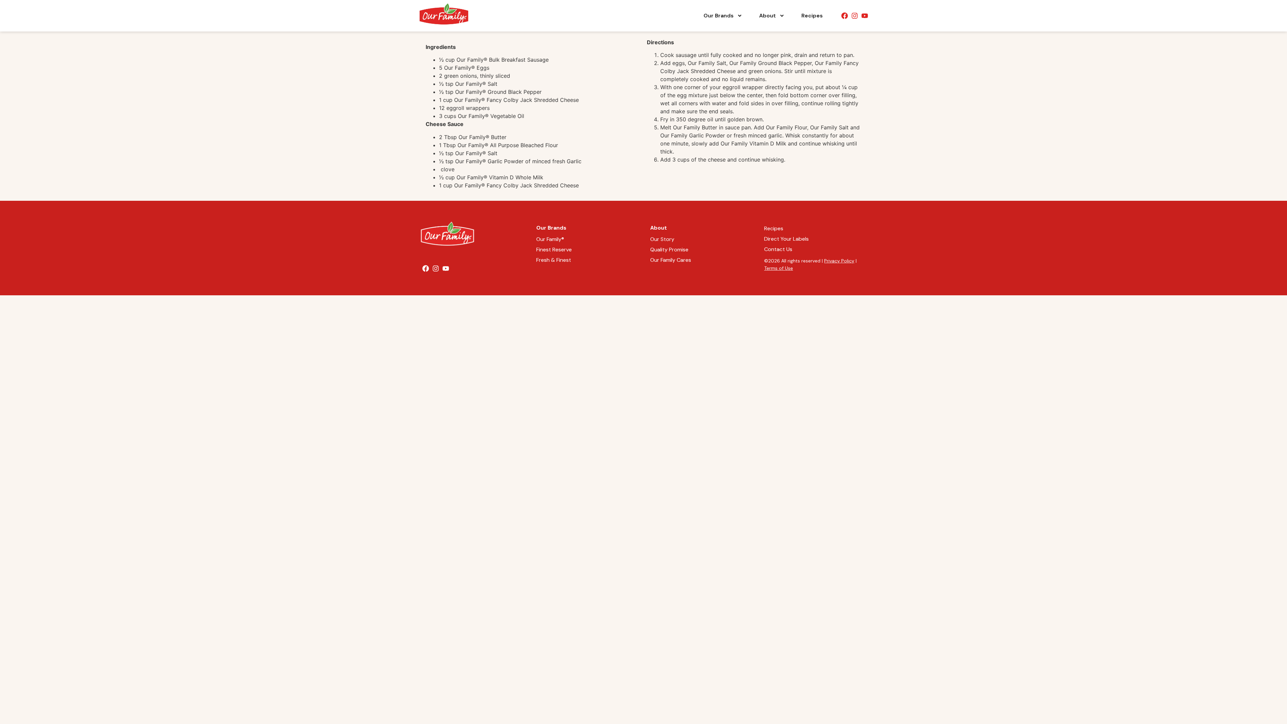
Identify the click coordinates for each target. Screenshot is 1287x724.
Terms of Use (778, 268)
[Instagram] (854, 15)
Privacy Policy (839, 261)
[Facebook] (844, 15)
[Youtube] (864, 15)
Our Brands (718, 15)
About (767, 15)
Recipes (812, 15)
